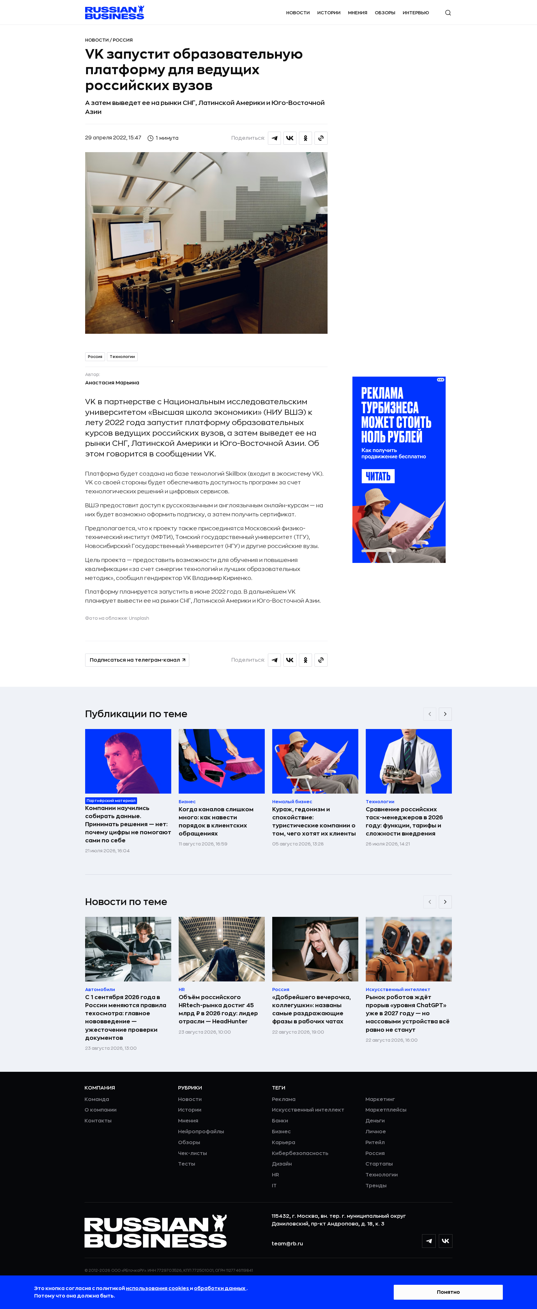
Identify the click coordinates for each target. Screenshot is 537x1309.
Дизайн (282, 1164)
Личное (375, 1131)
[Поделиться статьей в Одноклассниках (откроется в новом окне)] (305, 138)
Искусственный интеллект (308, 1109)
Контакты (98, 1120)
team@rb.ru (287, 1243)
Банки (280, 1120)
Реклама (284, 1099)
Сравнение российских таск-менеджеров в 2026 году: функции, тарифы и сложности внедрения (404, 821)
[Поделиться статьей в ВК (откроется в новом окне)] (289, 138)
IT (274, 1185)
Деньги (375, 1120)
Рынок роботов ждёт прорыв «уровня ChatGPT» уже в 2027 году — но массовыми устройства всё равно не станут (408, 1013)
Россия (123, 40)
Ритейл (375, 1142)
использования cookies (158, 1288)
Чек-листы (192, 1153)
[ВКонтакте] (445, 1241)
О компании (101, 1109)
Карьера (283, 1142)
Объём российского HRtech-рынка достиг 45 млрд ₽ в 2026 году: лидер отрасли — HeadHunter (218, 1009)
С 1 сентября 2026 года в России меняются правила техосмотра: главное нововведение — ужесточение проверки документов (125, 1017)
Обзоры (385, 13)
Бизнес (281, 1131)
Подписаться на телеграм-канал (135, 660)
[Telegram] (429, 1241)
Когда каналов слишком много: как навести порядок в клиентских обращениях (216, 821)
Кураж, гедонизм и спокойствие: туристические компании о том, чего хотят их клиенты (314, 821)
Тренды (376, 1185)
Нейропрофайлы (201, 1131)
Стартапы (379, 1164)
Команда (97, 1099)
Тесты (186, 1164)
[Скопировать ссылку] (321, 138)
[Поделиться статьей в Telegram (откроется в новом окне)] (274, 138)
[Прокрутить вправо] (445, 714)
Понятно (448, 1292)
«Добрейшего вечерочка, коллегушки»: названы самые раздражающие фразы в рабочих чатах (311, 1009)
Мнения (357, 13)
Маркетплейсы (385, 1109)
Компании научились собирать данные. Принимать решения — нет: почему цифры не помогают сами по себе (128, 824)
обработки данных (220, 1288)
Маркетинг (380, 1099)
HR (275, 1174)
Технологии (122, 357)
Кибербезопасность (300, 1153)
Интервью (416, 13)
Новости (298, 13)
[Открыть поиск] (448, 12)
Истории (329, 13)
